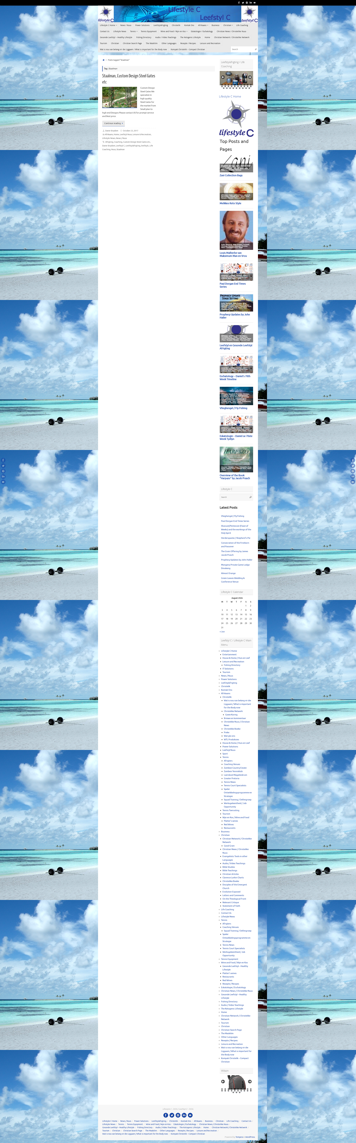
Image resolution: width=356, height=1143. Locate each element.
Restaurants (229, 828)
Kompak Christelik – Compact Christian (188, 1134)
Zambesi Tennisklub (233, 771)
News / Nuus (121, 138)
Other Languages (229, 1037)
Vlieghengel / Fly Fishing (232, 516)
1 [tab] (222, 85)
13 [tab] (228, 86)
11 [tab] (222, 86)
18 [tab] (244, 86)
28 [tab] (246, 88)
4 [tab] (231, 85)
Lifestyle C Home (229, 651)
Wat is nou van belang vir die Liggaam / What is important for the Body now (237, 704)
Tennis (225, 757)
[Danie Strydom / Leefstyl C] (255, 3)
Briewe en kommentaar (235, 718)
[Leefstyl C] (239, 3)
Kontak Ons (226, 690)
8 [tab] (244, 85)
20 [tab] (251, 86)
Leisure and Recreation (233, 661)
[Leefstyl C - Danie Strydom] (247, 3)
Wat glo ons (229, 736)
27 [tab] (243, 88)
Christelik (225, 686)
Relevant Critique (230, 902)
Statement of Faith (231, 906)
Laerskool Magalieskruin (235, 775)
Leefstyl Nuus (126, 134)
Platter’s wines (231, 821)
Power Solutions (229, 679)
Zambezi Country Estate (235, 768)
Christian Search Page (231, 1030)
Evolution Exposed (231, 892)
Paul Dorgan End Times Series (235, 521)
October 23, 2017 (130, 131)
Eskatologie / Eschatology (233, 987)
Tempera (239, 1137)
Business (225, 831)
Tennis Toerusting (230, 810)
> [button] (250, 77)
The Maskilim (227, 1033)
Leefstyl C (120, 146)
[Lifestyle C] (243, 3)
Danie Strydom (111, 131)
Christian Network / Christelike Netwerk (229, 1127)
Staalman (121, 149)
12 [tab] (225, 86)
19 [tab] (247, 86)
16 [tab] (238, 86)
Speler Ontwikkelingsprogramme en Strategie (238, 793)
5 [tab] (235, 85)
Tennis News (230, 782)
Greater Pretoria (231, 778)
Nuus (113, 149)
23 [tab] (230, 88)
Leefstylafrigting (133, 146)
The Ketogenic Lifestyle (232, 1008)
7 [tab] (241, 85)
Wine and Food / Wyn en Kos (234, 962)
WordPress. (250, 1137)
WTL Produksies (231, 739)
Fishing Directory (232, 665)
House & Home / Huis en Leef (236, 658)
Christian (225, 835)
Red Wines (229, 824)
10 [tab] (251, 85)
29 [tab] (249, 88)
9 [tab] (247, 85)
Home (116, 134)
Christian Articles (230, 874)
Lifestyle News (108, 138)
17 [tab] (241, 86)
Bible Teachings (229, 870)
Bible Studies (228, 867)
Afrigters (228, 761)
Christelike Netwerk (233, 711)
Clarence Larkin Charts (233, 877)
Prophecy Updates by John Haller (236, 560)
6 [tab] (238, 85)
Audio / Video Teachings (233, 863)
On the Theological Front (234, 899)
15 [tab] (235, 86)
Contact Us (226, 913)
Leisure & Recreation (142, 134)
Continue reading (112, 123)
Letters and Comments (233, 895)
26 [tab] (239, 88)
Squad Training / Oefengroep (237, 799)
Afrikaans (109, 134)
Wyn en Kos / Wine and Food (235, 817)
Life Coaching (227, 909)
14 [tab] (231, 86)
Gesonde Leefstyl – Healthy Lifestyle (118, 1127)
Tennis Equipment (229, 959)
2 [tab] (225, 85)
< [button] (223, 77)
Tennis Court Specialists (235, 785)
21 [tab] (223, 88)
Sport (225, 753)
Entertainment (229, 654)
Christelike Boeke (232, 729)
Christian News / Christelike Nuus (237, 991)
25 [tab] (236, 88)
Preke (226, 732)
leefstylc (145, 146)
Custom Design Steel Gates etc (136, 142)
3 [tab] (228, 85)
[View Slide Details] (236, 78)
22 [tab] (227, 88)
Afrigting (109, 142)
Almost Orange (228, 573)
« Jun (222, 631)
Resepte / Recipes (230, 984)
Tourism (226, 672)
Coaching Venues (232, 764)
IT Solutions (228, 668)
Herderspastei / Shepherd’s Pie (235, 538)
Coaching (118, 142)
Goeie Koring (231, 714)
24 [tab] (233, 88)
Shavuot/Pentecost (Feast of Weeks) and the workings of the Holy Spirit (236, 529)
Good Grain (229, 846)
